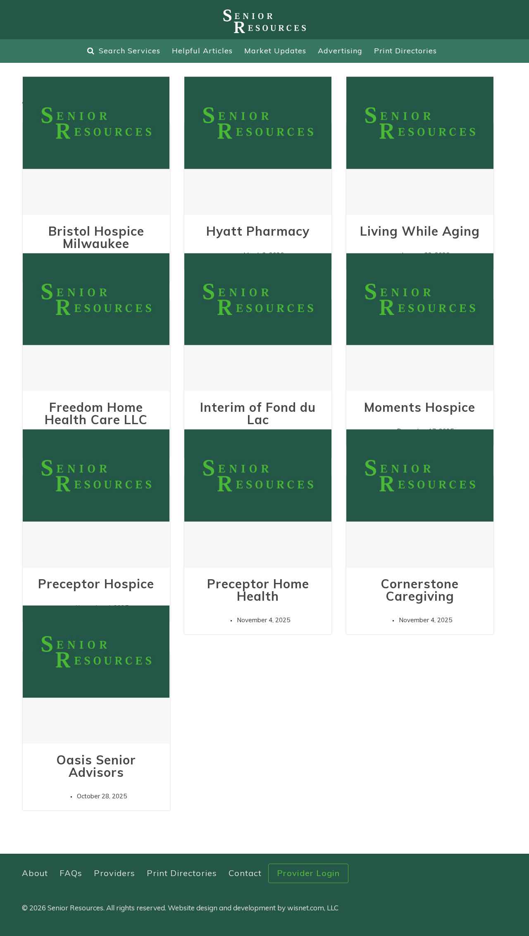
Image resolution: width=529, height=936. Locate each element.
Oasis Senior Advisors (96, 766)
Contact (245, 873)
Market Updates (275, 50)
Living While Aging (420, 231)
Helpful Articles (202, 50)
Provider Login (308, 873)
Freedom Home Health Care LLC (96, 413)
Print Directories (405, 50)
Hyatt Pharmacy (258, 231)
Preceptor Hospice (96, 584)
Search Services (129, 50)
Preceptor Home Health (258, 590)
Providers (114, 873)
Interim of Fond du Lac (258, 413)
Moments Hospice (419, 407)
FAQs (71, 873)
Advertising (340, 50)
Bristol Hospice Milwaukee (96, 237)
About (35, 873)
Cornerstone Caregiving (420, 590)
